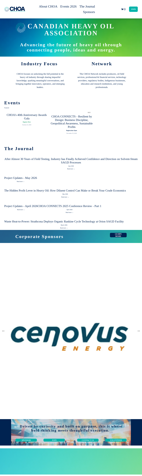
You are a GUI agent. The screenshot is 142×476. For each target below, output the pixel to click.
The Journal (87, 6)
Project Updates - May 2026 (20, 177)
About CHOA (48, 6)
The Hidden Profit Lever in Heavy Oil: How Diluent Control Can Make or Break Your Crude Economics (65, 190)
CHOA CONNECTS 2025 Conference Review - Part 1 (69, 206)
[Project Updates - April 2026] (21, 202)
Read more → (71, 169)
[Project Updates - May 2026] (20, 174)
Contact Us (88, 440)
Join (133, 9)
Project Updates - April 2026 (21, 206)
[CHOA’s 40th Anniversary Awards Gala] (27, 111)
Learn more (118, 235)
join (54, 440)
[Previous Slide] (3, 331)
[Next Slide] (138, 331)
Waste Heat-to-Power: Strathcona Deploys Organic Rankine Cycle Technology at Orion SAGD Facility (64, 221)
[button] (134, 108)
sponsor (26, 440)
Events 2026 (68, 6)
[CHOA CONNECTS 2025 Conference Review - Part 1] (69, 202)
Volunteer (116, 440)
